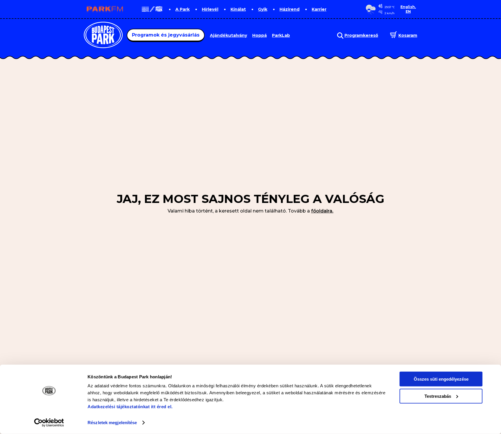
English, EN (408, 9)
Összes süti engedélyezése (441, 379)
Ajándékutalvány (228, 35)
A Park (182, 9)
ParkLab (281, 35)
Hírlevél (210, 9)
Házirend (289, 9)
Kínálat (238, 9)
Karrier (319, 9)
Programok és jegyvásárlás (165, 35)
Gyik (262, 9)
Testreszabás (437, 395)
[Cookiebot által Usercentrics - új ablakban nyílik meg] (49, 422)
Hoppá (259, 35)
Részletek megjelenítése (112, 422)
